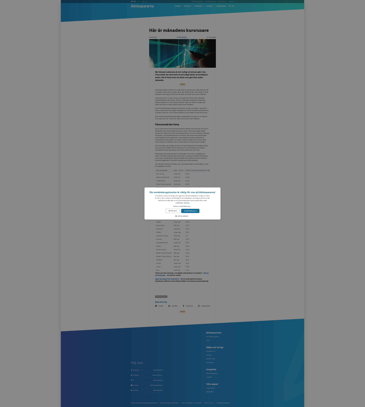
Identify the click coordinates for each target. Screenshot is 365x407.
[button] (182, 206)
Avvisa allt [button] (173, 210)
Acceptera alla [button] (190, 211)
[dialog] (182, 203)
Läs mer (186, 203)
